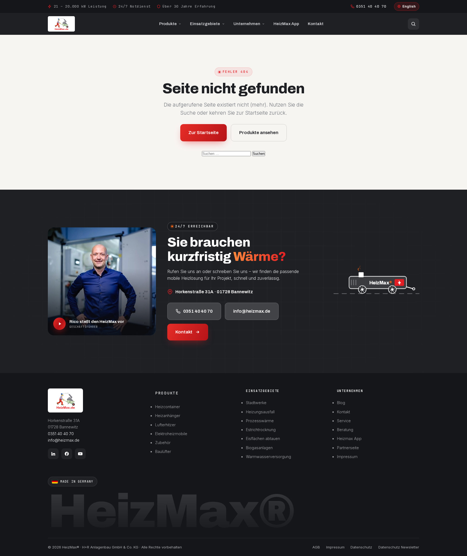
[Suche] (413, 24)
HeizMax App (286, 24)
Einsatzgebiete (205, 24)
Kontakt (315, 24)
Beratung (345, 429)
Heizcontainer (167, 406)
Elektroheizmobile (171, 433)
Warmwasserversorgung (268, 456)
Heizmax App (349, 438)
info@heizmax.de (252, 311)
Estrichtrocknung (261, 429)
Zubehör (163, 442)
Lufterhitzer (165, 424)
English (409, 6)
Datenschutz (361, 547)
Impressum (347, 456)
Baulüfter (163, 451)
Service (344, 420)
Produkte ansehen (258, 132)
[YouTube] (80, 453)
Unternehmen (247, 24)
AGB (316, 547)
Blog (341, 402)
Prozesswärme (260, 420)
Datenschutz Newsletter (398, 547)
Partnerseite (348, 447)
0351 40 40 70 (371, 6)
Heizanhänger (167, 415)
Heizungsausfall (260, 412)
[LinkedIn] (53, 453)
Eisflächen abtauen (263, 438)
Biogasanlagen (259, 447)
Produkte (168, 24)
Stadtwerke (256, 402)
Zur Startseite (203, 132)
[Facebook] (66, 453)
